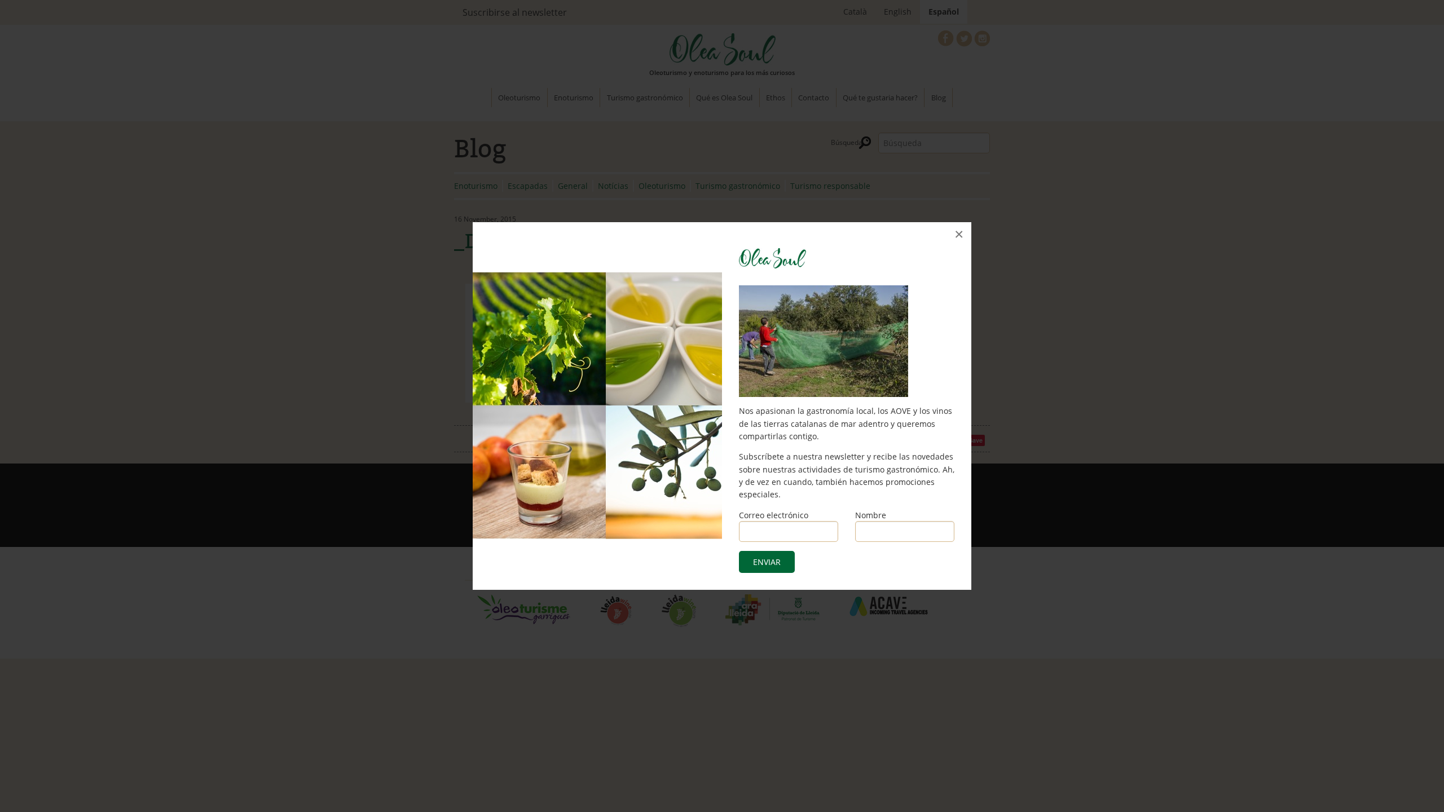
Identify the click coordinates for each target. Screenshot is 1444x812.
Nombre (870, 515)
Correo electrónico (773, 515)
